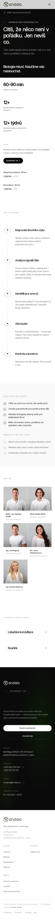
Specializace (8, 862)
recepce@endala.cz (12, 782)
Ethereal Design (16, 907)
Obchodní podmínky (11, 891)
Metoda (6, 857)
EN (35, 913)
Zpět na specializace (19, 12)
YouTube (28, 912)
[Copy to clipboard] (22, 767)
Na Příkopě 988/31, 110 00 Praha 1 (18, 752)
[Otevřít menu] (49, 4)
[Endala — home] (12, 819)
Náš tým (6, 867)
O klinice (6, 852)
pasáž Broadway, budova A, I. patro (18, 755)
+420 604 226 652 (11, 767)
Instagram (7, 912)
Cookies (6, 886)
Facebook (18, 912)
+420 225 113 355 (11, 770)
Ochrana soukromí (10, 881)
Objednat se (12, 161)
